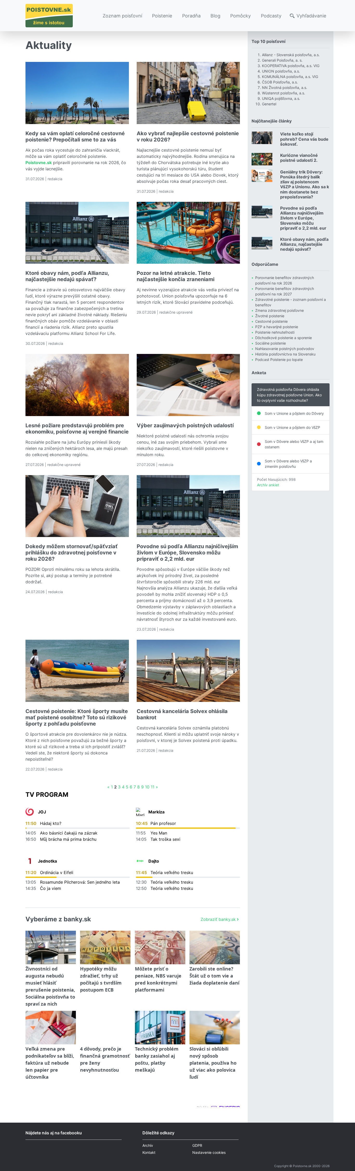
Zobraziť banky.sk (218, 919)
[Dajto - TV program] (140, 861)
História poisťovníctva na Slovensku (285, 354)
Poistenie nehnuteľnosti (274, 332)
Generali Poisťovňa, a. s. (282, 60)
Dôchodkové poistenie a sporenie (283, 337)
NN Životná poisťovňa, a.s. (284, 87)
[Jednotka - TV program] (29, 861)
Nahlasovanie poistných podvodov (284, 348)
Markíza (156, 811)
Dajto (153, 861)
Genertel (269, 104)
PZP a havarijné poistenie (276, 327)
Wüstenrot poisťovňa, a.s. (283, 93)
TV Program (46, 794)
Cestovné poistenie (271, 321)
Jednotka (47, 861)
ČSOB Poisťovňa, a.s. (280, 82)
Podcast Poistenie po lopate (279, 359)
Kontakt (148, 1152)
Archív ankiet (268, 485)
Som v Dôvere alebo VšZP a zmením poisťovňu (288, 464)
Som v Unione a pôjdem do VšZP (292, 427)
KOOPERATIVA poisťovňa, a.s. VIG (290, 65)
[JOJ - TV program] (29, 812)
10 (147, 787)
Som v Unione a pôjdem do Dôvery (294, 413)
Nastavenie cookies (209, 1152)
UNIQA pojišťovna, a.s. (281, 98)
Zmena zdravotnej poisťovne (279, 310)
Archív (147, 1145)
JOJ (42, 811)
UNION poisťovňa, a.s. (281, 71)
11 (152, 787)
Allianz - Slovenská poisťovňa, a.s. (291, 55)
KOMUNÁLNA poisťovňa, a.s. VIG (290, 76)
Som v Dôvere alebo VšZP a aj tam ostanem (294, 444)
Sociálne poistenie (270, 343)
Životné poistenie (269, 316)
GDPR (197, 1145)
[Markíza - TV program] (140, 812)
